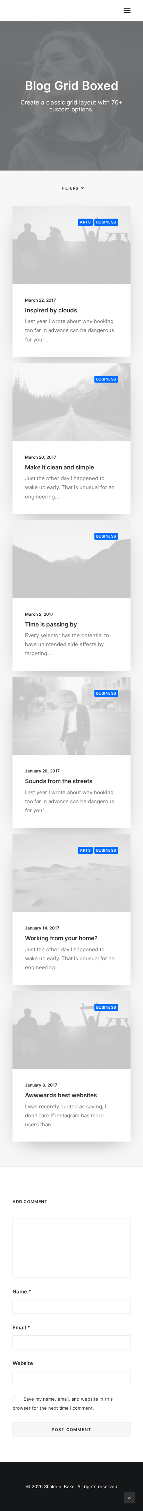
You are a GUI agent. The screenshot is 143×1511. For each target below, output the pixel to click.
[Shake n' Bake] (18, 10)
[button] (71, 245)
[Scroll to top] (129, 1497)
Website (22, 1363)
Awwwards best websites (61, 1095)
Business (106, 222)
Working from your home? (61, 938)
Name (21, 1291)
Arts (85, 222)
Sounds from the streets (58, 781)
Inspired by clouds (51, 310)
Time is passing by (51, 624)
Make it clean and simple (59, 467)
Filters (70, 188)
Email (21, 1327)
